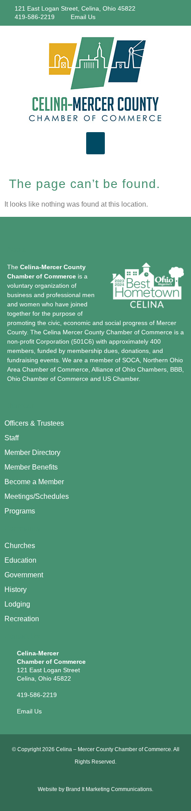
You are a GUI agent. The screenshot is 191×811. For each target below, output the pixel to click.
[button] (95, 143)
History (15, 589)
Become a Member (34, 482)
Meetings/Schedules (36, 496)
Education (20, 560)
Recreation (21, 619)
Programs (19, 511)
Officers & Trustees (34, 423)
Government (23, 575)
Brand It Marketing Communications (109, 789)
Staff (11, 438)
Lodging (17, 604)
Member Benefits (31, 467)
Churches (19, 545)
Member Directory (32, 452)
